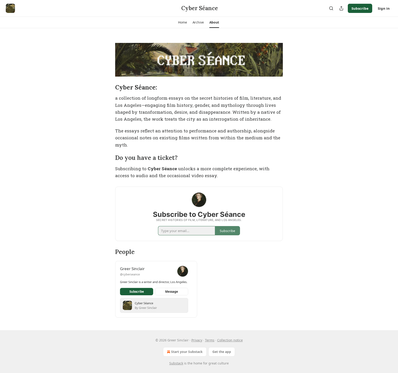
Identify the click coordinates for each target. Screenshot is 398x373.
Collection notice (230, 340)
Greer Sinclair (132, 268)
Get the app (221, 351)
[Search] (331, 8)
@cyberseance (130, 274)
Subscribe (360, 8)
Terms (209, 340)
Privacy (196, 340)
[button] (182, 22)
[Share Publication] (341, 8)
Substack (176, 363)
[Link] (108, 87)
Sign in (384, 8)
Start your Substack (187, 351)
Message (171, 291)
